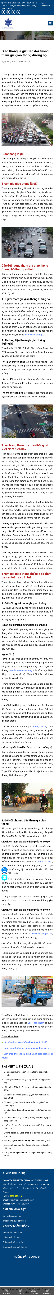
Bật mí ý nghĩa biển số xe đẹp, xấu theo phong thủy (27, 1140)
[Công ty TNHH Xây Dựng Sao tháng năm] (8, 23)
